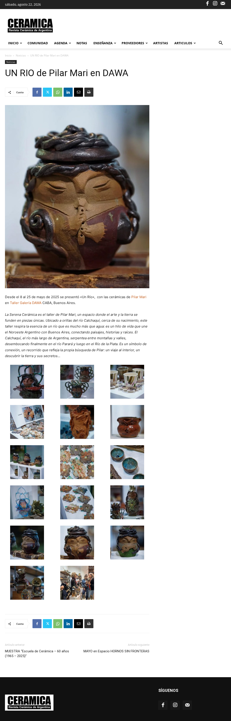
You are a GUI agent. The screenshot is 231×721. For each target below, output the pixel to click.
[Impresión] (88, 92)
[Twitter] (47, 92)
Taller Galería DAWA (26, 303)
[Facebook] (207, 3)
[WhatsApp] (57, 92)
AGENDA (60, 43)
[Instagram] (215, 3)
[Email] (78, 92)
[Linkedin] (68, 92)
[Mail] (222, 3)
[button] (220, 43)
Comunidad (38, 43)
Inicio (13, 43)
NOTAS (81, 43)
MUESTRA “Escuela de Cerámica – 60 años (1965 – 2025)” (37, 653)
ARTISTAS (160, 43)
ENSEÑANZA (103, 43)
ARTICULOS (183, 43)
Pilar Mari (138, 297)
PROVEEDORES (133, 43)
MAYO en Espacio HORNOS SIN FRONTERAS (116, 651)
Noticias (21, 55)
